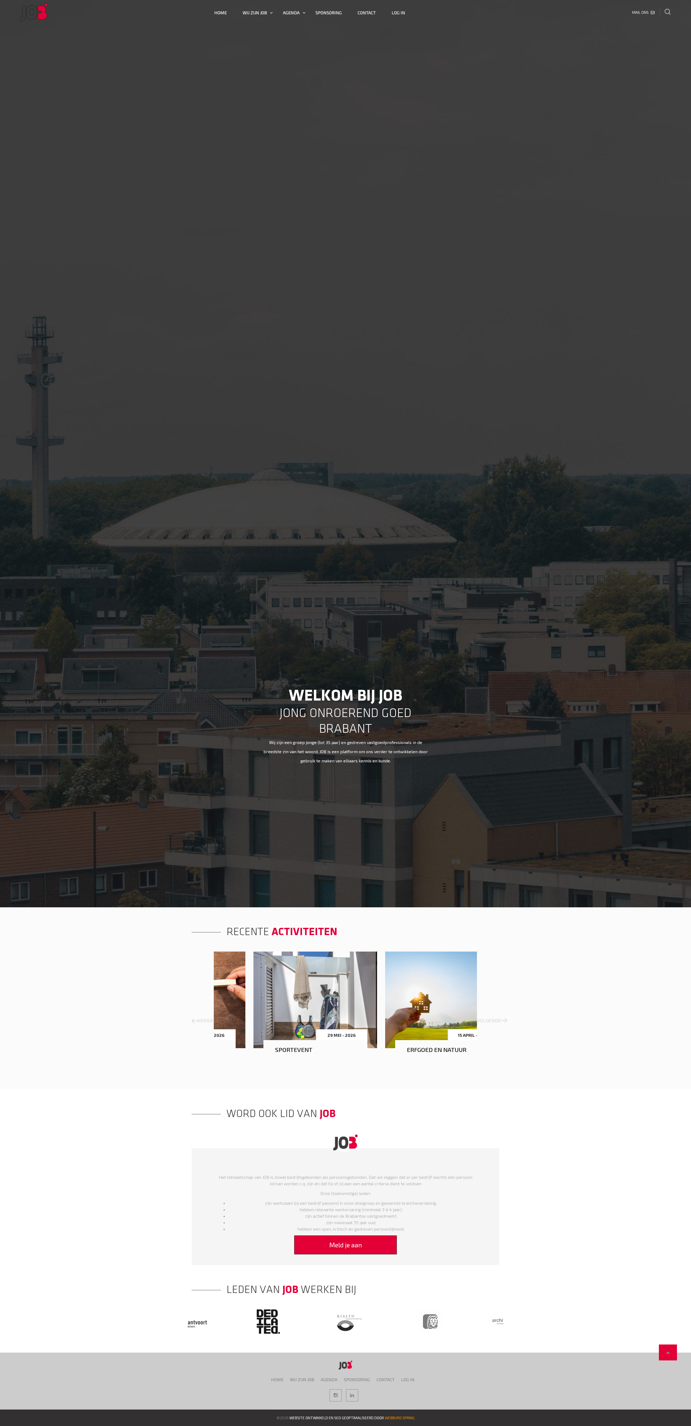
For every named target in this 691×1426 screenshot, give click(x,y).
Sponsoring (329, 12)
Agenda (291, 12)
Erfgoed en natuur (269, 1049)
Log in (398, 12)
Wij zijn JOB (255, 12)
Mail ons (640, 12)
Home (220, 12)
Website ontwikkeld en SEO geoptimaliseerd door (352, 1417)
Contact (367, 12)
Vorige (205, 1020)
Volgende (488, 1020)
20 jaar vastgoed (397, 1049)
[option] (345, 713)
